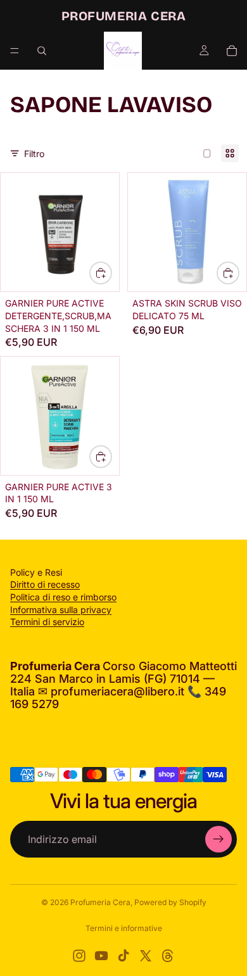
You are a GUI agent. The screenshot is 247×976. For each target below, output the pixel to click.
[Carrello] (232, 51)
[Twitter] (145, 955)
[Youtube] (101, 955)
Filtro (34, 153)
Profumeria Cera (100, 902)
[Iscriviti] (218, 839)
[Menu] (14, 50)
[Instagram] (79, 955)
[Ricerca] (42, 51)
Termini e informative (124, 928)
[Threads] (167, 955)
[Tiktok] (123, 955)
